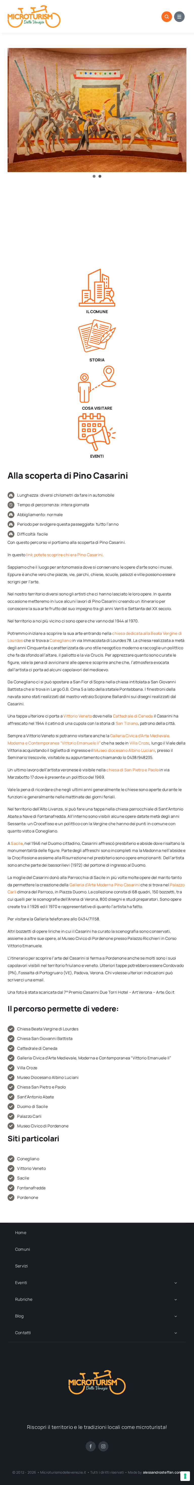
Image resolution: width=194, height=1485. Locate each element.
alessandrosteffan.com (162, 1472)
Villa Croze (140, 743)
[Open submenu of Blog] (175, 1316)
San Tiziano (127, 723)
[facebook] (91, 1446)
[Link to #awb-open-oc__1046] (166, 16)
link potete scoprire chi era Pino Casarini (64, 555)
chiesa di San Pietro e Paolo (132, 770)
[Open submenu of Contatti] (175, 1333)
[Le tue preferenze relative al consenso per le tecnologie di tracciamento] (185, 1476)
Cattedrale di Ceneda (133, 716)
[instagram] (103, 1446)
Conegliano (60, 640)
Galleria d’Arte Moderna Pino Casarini (104, 885)
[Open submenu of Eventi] (175, 1282)
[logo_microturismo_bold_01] (34, 7)
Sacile (16, 843)
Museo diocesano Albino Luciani (124, 750)
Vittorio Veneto (77, 716)
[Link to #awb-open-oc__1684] (179, 16)
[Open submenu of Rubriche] (175, 1299)
